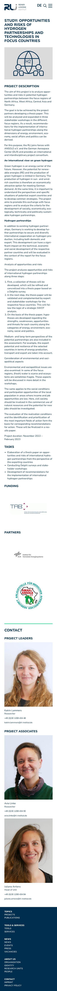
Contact (9, 979)
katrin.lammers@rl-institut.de (18, 722)
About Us (9, 959)
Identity (9, 965)
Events (8, 945)
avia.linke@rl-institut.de (15, 815)
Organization (12, 962)
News (7, 939)
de (39, 5)
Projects (9, 915)
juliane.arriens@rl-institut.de (17, 898)
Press (7, 948)
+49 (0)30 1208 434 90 (15, 811)
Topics (8, 912)
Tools (7, 928)
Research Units (13, 968)
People (8, 972)
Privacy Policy (12, 985)
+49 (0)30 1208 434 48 (15, 718)
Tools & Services (14, 925)
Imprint (8, 982)
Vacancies (10, 952)
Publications (12, 918)
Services (9, 932)
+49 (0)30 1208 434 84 (15, 894)
